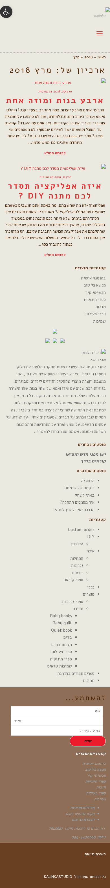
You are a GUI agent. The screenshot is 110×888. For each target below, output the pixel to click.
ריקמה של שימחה (79, 488)
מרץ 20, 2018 (62, 91)
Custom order (81, 529)
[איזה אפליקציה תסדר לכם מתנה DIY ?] (55, 168)
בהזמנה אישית (93, 278)
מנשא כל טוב (94, 285)
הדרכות (77, 544)
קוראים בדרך (93, 461)
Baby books (61, 616)
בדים (67, 637)
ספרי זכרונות (72, 601)
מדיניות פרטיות (82, 807)
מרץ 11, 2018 (62, 177)
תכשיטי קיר (95, 292)
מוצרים (88, 594)
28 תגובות (46, 177)
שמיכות (99, 321)
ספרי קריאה (73, 580)
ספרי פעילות (95, 314)
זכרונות (77, 565)
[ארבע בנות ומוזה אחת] (55, 82)
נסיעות (77, 573)
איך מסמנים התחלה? (77, 502)
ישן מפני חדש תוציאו (85, 454)
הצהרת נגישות (83, 819)
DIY (90, 536)
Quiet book (61, 630)
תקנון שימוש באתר (79, 813)
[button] (6, 12)
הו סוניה (87, 481)
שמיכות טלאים (59, 666)
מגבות (100, 307)
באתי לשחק (84, 495)
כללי (90, 587)
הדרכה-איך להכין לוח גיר (73, 509)
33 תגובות (45, 91)
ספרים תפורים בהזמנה (76, 673)
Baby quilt (62, 623)
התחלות (76, 558)
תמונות (88, 680)
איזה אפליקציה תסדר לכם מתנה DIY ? (55, 190)
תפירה (78, 608)
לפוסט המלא (55, 153)
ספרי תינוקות (95, 299)
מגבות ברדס (61, 644)
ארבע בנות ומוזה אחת (55, 100)
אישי (90, 551)
